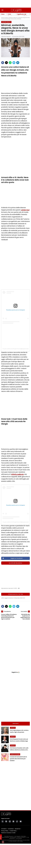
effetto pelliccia (17, 474)
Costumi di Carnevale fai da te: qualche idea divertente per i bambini (18, 758)
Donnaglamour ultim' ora (15, 594)
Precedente (7, 611)
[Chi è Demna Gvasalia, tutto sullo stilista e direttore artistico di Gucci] (5, 748)
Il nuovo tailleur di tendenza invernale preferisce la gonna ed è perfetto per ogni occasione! (9, 617)
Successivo (24, 611)
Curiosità (13, 727)
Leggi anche (15, 723)
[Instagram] (9, 821)
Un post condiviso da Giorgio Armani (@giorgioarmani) (16, 348)
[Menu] (2, 10)
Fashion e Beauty (9, 17)
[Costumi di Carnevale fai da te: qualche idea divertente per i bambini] (5, 757)
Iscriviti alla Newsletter (15, 563)
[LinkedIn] (17, 62)
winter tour (25, 210)
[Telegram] (13, 62)
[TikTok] (17, 821)
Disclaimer (17, 829)
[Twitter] (6, 62)
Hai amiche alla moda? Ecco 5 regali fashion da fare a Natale (25, 617)
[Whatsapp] (10, 62)
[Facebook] (2, 62)
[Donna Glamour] (16, 10)
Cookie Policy (13, 830)
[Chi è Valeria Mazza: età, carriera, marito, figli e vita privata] (5, 730)
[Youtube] (20, 821)
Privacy (1, 837)
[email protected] (5, 837)
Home (2, 17)
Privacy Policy (4, 830)
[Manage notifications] (3, 842)
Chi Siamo (4, 829)
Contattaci (11, 829)
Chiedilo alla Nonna (15, 754)
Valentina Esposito (6, 36)
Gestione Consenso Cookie (8, 832)
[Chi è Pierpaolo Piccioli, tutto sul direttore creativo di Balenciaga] (5, 739)
